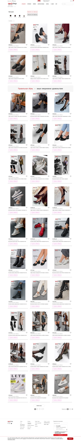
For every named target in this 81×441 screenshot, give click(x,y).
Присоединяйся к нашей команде (22, 425)
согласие (57, 431)
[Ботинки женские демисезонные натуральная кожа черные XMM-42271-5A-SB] (61, 228)
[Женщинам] (10, 15)
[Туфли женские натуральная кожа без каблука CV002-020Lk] (17, 65)
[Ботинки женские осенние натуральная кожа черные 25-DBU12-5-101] (39, 353)
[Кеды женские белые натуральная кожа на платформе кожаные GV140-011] (39, 165)
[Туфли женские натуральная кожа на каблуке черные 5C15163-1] (17, 165)
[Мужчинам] (15, 15)
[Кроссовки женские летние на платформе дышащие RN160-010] (39, 290)
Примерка (29, 428)
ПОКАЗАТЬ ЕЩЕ (39, 405)
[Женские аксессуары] (24, 15)
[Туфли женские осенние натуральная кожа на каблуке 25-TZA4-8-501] (61, 134)
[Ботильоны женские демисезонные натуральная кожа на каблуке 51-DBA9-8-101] (61, 290)
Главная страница (10, 6)
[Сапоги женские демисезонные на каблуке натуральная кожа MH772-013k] (61, 321)
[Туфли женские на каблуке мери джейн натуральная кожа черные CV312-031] (17, 102)
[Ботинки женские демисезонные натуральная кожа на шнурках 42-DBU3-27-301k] (17, 259)
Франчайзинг (22, 428)
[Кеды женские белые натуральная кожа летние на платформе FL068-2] (17, 384)
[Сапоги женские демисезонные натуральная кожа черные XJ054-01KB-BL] (17, 353)
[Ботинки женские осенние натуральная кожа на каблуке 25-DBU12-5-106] (61, 353)
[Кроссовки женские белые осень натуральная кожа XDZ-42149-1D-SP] (17, 228)
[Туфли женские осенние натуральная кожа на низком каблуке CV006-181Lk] (61, 33)
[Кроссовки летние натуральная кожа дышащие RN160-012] (61, 384)
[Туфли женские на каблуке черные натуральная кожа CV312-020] (61, 65)
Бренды (36, 424)
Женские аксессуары (24, 17)
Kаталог (15, 6)
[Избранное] (72, 1)
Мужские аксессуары (19, 17)
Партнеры (29, 421)
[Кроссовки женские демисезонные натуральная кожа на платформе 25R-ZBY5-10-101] (39, 33)
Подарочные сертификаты (29, 423)
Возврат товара (37, 421)
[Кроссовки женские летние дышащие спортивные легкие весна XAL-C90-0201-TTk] (17, 196)
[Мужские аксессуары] (19, 15)
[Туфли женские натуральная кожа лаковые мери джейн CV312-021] (17, 134)
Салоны (21, 421)
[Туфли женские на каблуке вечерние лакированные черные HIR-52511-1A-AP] (61, 196)
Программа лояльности (31, 425)
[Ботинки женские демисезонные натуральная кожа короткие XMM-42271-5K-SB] (39, 228)
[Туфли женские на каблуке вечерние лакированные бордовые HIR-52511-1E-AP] (39, 196)
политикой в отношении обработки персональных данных (60, 433)
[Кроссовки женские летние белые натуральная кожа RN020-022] (61, 259)
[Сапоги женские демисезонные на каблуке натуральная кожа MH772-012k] (39, 321)
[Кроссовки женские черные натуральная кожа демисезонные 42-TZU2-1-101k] (39, 102)
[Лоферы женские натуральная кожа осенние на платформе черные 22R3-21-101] (39, 65)
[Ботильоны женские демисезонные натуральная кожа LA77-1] (17, 321)
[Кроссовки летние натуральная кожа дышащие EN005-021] (39, 384)
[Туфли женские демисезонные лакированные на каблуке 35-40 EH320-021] (61, 102)
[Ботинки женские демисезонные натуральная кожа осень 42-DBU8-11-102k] (17, 290)
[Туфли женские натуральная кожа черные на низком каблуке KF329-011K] (39, 259)
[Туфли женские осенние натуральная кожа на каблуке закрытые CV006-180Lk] (17, 33)
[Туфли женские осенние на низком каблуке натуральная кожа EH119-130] (39, 134)
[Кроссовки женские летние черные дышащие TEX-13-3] (61, 165)
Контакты (36, 426)
